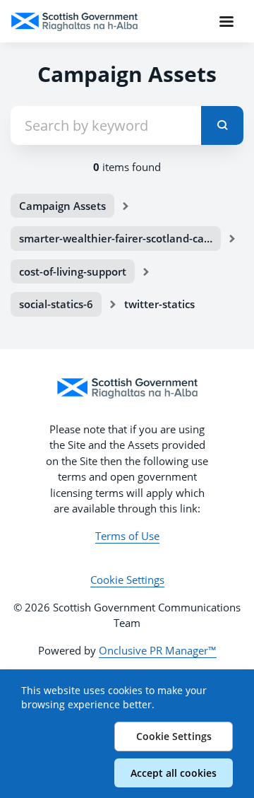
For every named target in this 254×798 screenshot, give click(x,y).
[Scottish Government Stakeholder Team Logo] (127, 388)
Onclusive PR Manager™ (158, 650)
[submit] (222, 125)
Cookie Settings (127, 580)
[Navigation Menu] (226, 21)
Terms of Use (127, 536)
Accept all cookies (174, 773)
